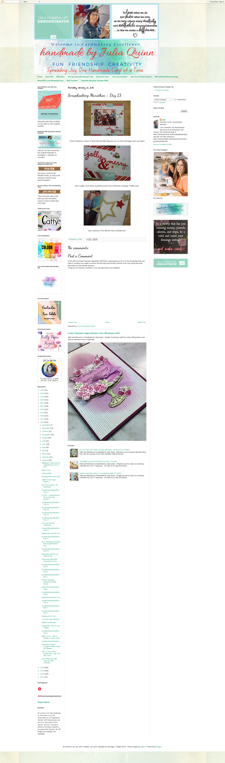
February (45, 457)
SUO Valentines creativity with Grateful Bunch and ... (51, 544)
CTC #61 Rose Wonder (50, 619)
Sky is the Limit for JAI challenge (50, 486)
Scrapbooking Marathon (50, 641)
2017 (42, 419)
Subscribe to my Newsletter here (50, 81)
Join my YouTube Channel (141, 77)
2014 (42, 671)
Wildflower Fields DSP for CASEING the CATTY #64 (51, 465)
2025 (42, 393)
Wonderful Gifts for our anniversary (50, 555)
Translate (161, 102)
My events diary (102, 77)
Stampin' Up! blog (162, 90)
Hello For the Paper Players (49, 481)
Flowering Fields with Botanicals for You (49, 560)
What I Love (46, 470)
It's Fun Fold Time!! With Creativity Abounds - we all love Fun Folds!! (104, 450)
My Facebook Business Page (166, 77)
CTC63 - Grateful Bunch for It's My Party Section (51, 497)
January (45, 460)
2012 (42, 677)
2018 (42, 416)
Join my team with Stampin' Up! (80, 77)
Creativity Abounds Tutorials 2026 (94, 81)
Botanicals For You (49, 616)
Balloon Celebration (49, 622)
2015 (42, 667)
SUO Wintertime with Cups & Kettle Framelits (49, 661)
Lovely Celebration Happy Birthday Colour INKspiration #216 (94, 333)
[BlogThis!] (90, 239)
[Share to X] (92, 239)
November (46, 428)
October (45, 431)
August (45, 438)
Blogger (159, 747)
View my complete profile (162, 144)
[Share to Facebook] (94, 239)
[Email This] (87, 239)
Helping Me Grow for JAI (51, 533)
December (46, 425)
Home (40, 77)
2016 (42, 422)
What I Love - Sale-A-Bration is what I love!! (51, 637)
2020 (42, 409)
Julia (163, 120)
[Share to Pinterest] (96, 239)
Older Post (142, 322)
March (44, 454)
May (44, 447)
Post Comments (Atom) (86, 326)
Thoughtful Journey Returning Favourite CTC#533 (98, 461)
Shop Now (60, 77)
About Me (49, 77)
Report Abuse (43, 702)
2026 (42, 390)
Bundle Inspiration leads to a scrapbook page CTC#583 (100, 473)
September (46, 435)
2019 (42, 413)
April (44, 451)
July (44, 441)
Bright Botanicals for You (51, 597)
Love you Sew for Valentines (48, 524)
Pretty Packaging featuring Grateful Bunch (49, 582)
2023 (42, 400)
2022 (42, 403)
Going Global (46, 473)
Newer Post (72, 322)
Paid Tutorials (72, 81)
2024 (42, 397)
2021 (42, 406)
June (44, 444)
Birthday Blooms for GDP (51, 476)
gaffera (143, 747)
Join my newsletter (119, 77)
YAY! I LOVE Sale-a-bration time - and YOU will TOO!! (51, 654)
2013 (42, 674)
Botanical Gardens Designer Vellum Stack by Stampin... (51, 646)
